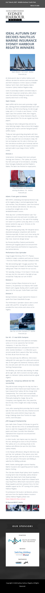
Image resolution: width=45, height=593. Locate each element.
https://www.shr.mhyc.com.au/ (15, 499)
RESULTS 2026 (34, 6)
